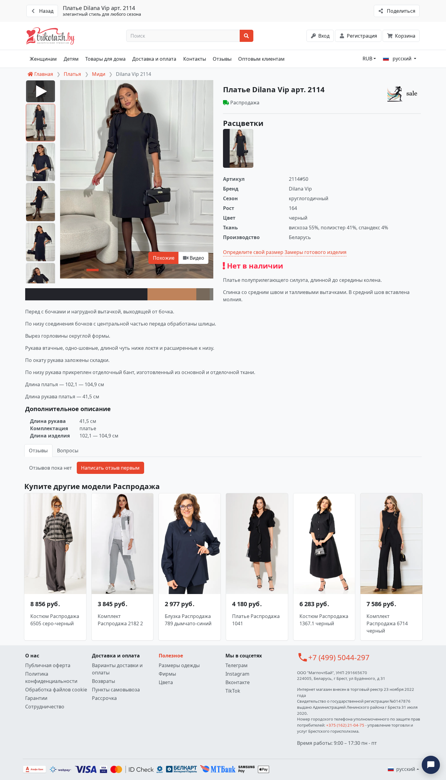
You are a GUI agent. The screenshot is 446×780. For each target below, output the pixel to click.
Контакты (194, 59)
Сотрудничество (44, 706)
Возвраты (103, 681)
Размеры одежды (179, 665)
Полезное (171, 655)
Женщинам (43, 59)
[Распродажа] (404, 93)
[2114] (238, 148)
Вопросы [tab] (67, 450)
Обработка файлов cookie (56, 689)
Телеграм (236, 665)
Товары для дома (105, 59)
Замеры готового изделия (315, 252)
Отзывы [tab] (38, 450)
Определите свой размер (253, 252)
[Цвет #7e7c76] (211, 294)
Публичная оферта (47, 665)
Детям (71, 59)
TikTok (232, 690)
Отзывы (222, 59)
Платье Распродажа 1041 (256, 620)
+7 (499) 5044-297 (339, 657)
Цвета (166, 682)
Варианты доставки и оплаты (117, 669)
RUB (367, 58)
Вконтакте (237, 682)
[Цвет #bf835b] (171, 294)
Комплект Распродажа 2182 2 (120, 620)
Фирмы (167, 673)
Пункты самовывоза (116, 689)
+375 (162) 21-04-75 (345, 725)
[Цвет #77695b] (202, 294)
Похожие (163, 258)
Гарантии (36, 698)
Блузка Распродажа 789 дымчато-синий (188, 620)
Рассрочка (104, 698)
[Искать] (246, 36)
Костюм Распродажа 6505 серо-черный (54, 620)
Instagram (237, 673)
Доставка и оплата (154, 59)
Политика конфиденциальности (51, 677)
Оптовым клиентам (261, 59)
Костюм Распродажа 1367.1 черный (323, 620)
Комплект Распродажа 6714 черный (387, 623)
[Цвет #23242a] (86, 294)
